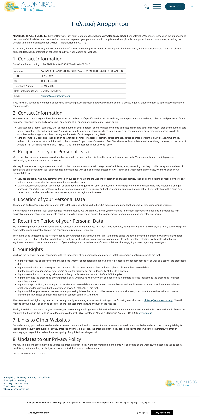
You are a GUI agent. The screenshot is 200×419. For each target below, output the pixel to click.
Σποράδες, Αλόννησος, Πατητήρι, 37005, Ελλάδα (28, 377)
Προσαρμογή (142, 412)
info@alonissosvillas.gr (16, 380)
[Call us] (146, 6)
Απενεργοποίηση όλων (38, 413)
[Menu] (157, 7)
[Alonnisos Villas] (29, 6)
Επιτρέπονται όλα (162, 413)
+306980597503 (21, 389)
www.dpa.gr (145, 313)
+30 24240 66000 (14, 386)
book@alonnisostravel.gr (17, 383)
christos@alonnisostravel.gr (55, 96)
